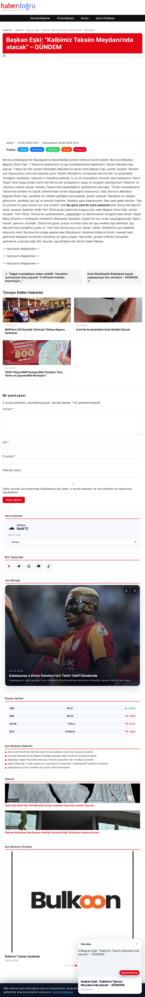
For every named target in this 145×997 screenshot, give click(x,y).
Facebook (37, 149)
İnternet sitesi (12, 470)
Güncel (19, 30)
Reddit (66, 149)
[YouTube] (39, 566)
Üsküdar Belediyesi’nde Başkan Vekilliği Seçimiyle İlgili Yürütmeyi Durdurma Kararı (52, 755)
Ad (6, 442)
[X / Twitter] (19, 566)
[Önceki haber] (127, 591)
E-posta (9, 456)
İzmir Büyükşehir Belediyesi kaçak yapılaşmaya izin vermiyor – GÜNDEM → (112, 277)
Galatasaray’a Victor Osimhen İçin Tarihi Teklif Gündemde (39, 767)
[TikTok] (49, 566)
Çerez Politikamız (63, 991)
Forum (85, 18)
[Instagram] (29, 566)
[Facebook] (9, 566)
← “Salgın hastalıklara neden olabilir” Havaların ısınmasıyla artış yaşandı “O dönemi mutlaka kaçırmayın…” (36, 277)
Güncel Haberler (40, 18)
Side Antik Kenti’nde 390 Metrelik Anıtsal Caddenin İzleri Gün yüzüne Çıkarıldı (50, 751)
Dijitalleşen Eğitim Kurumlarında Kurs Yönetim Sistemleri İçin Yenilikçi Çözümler (51, 759)
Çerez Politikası (105, 18)
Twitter (23, 149)
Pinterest (80, 149)
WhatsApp (53, 149)
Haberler (7, 30)
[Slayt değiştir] (66, 965)
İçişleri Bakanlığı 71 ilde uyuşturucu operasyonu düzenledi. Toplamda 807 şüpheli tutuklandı (58, 763)
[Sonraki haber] (134, 591)
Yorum (8, 409)
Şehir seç (14, 535)
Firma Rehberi (65, 18)
